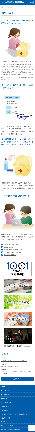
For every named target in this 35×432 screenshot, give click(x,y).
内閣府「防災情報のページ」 (12, 244)
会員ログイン (17, 379)
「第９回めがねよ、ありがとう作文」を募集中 (14, 361)
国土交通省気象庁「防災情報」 (13, 252)
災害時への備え (6, 418)
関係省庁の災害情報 (10, 255)
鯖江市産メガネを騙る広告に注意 (10, 366)
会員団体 (5, 398)
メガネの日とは (6, 391)
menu (31, 2)
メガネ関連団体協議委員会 (12, 2)
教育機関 (5, 410)
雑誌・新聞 (5, 406)
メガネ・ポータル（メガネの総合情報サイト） (16, 414)
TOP (3, 387)
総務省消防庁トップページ (12, 247)
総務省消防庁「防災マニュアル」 (14, 249)
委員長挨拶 (5, 394)
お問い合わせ (6, 422)
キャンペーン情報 (7, 425)
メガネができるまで (8, 402)
